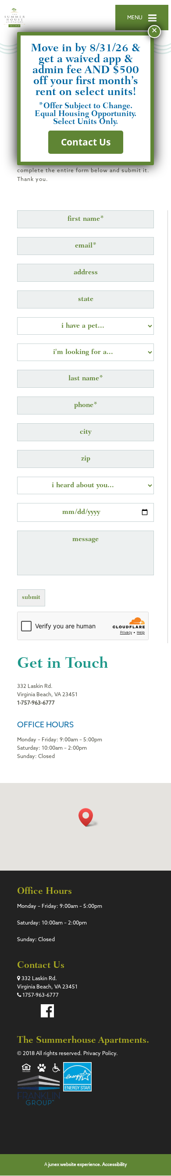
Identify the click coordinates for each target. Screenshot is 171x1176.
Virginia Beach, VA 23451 (47, 987)
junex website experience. (75, 1164)
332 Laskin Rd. (38, 979)
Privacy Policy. (100, 1054)
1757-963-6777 (40, 995)
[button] (88, 817)
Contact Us (85, 142)
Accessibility (114, 1164)
